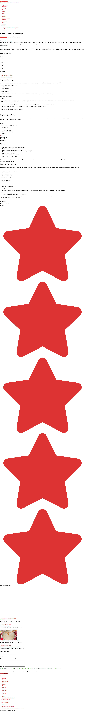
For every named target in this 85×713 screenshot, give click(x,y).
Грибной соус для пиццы (5, 625)
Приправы (4, 16)
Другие (3, 703)
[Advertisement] (29, 603)
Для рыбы (4, 693)
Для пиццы (4, 694)
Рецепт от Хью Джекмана (7, 76)
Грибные (4, 685)
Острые (3, 682)
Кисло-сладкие (5, 681)
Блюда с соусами (5, 30)
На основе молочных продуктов (8, 697)
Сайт (1, 658)
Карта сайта (4, 6)
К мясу (3, 696)
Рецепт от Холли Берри (6, 73)
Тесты (3, 25)
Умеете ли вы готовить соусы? (10, 28)
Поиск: (1, 675)
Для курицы (4, 690)
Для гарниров (5, 688)
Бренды (3, 15)
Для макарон (4, 691)
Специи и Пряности (6, 18)
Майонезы (4, 678)
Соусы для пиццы (3, 37)
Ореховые (4, 687)
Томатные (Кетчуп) (6, 699)
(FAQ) (3, 11)
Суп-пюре (4, 19)
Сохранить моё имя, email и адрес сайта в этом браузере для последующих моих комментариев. (20, 671)
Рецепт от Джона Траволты (7, 75)
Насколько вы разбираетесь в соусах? (11, 27)
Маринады (4, 21)
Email (1, 656)
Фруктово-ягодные (5, 702)
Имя (1, 653)
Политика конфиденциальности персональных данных (12, 707)
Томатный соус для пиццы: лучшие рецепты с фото (10, 646)
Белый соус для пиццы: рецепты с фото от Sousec (9, 640)
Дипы (3, 679)
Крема (3, 13)
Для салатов (4, 700)
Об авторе (4, 8)
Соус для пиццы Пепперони (5, 619)
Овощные (4, 684)
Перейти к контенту (4, 1)
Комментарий (3, 666)
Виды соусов (4, 9)
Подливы (4, 24)
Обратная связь (5, 5)
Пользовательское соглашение (8, 706)
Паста (3, 22)
